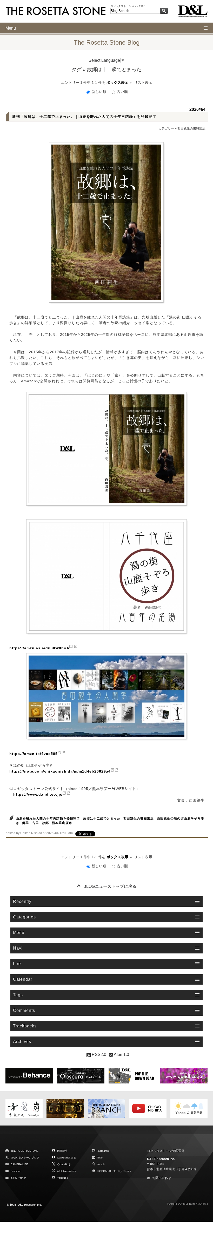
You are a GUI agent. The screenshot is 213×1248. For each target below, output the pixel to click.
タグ (77, 69)
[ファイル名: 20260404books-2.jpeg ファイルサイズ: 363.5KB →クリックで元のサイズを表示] (106, 449)
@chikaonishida (66, 1171)
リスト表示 (143, 82)
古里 (35, 823)
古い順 (122, 92)
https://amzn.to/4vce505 (33, 754)
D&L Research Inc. (161, 1159)
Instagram (103, 1150)
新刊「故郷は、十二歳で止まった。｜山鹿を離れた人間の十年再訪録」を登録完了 (84, 116)
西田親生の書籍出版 (191, 128)
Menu (10, 28)
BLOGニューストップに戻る (109, 886)
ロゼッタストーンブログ (25, 1157)
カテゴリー (166, 128)
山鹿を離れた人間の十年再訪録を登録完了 (48, 818)
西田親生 (62, 1150)
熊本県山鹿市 (62, 823)
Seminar (16, 1171)
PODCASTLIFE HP (108, 1171)
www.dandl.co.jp (66, 1157)
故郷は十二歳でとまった (101, 818)
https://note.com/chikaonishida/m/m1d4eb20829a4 (60, 771)
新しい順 (99, 92)
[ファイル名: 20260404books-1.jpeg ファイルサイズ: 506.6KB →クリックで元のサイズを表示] (106, 222)
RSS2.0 (98, 1054)
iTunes (127, 1171)
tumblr (101, 1164)
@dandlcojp (64, 1164)
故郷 (45, 823)
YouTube (62, 1177)
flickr (100, 1157)
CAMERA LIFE (19, 1164)
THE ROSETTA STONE (24, 1150)
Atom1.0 (121, 1054)
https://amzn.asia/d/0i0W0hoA (39, 648)
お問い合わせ (18, 1177)
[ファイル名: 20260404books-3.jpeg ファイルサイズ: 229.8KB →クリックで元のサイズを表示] (106, 576)
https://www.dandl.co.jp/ (38, 794)
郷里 (25, 823)
